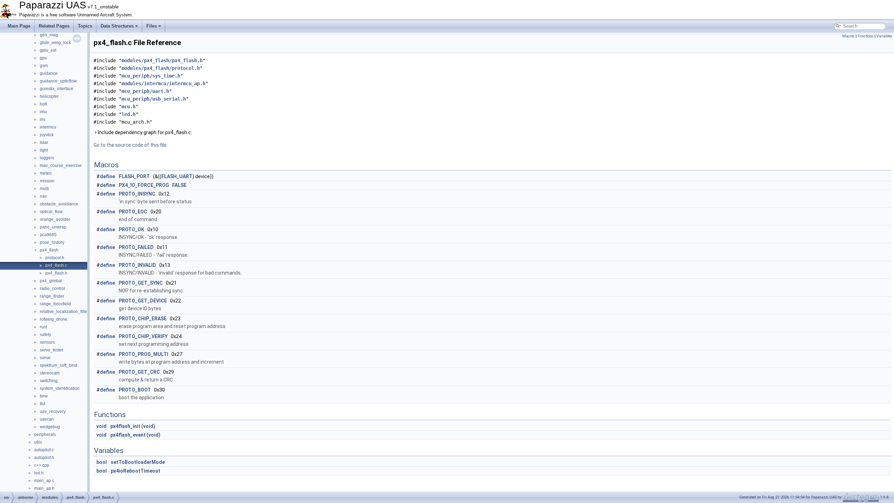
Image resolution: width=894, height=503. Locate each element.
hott (43, 104)
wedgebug (50, 426)
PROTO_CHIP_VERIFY (143, 336)
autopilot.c (44, 449)
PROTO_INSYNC (137, 194)
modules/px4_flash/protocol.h (161, 68)
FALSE (179, 185)
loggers (47, 157)
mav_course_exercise (61, 165)
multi (44, 188)
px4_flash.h (56, 273)
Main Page (19, 26)
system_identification (60, 388)
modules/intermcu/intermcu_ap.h (163, 83)
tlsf (42, 403)
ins (42, 119)
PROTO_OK (131, 229)
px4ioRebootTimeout (135, 471)
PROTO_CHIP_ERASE (143, 318)
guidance (49, 73)
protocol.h (54, 257)
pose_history (52, 242)
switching (49, 380)
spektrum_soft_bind (58, 365)
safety (45, 334)
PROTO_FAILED (136, 247)
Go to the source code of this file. (131, 145)
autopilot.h (44, 457)
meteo (46, 173)
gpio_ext (48, 50)
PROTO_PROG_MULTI (143, 354)
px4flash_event (128, 435)
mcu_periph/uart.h (145, 91)
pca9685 (48, 234)
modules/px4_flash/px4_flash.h (162, 60)
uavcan (47, 419)
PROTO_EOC (133, 211)
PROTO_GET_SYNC (141, 283)
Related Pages (54, 26)
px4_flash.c (56, 265)
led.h (39, 473)
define (107, 176)
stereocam (50, 373)
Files (151, 26)
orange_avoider (55, 219)
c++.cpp (41, 465)
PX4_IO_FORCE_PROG (144, 185)
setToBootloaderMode (138, 462)
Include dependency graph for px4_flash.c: (144, 132)
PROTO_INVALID (137, 265)
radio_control (52, 288)
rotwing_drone (53, 319)
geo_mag (49, 34)
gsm (44, 65)
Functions (865, 36)
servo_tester (51, 350)
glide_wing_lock (55, 42)
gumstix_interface (56, 88)
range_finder (52, 296)
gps (43, 58)
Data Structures (117, 26)
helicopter (49, 96)
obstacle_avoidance (59, 204)
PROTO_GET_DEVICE (143, 301)
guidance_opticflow (58, 81)
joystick (47, 134)
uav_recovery (53, 411)
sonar (45, 357)
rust (43, 327)
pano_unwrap (53, 227)
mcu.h (128, 106)
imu (43, 111)
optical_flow (51, 211)
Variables (884, 36)
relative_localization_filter (64, 311)
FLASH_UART (176, 176)
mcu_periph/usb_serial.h (154, 99)
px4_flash (49, 250)
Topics (85, 26)
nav (43, 196)
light (44, 150)
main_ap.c (44, 480)
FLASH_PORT (134, 176)
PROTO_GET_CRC (139, 372)
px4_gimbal (51, 280)
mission (47, 180)
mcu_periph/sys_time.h (151, 76)
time (44, 396)
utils (38, 442)
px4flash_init (125, 426)
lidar (44, 142)
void (101, 426)
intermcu (48, 127)
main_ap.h (44, 488)
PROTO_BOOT (135, 390)
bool (101, 462)
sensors (47, 342)
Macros (848, 36)
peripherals (45, 434)
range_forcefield (55, 303)
